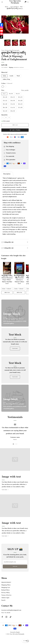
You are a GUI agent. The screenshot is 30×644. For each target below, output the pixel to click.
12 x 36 (12, 104)
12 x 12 (5, 101)
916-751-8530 (5, 613)
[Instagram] (1, 27)
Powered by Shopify (15, 632)
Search (3, 600)
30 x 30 (5, 107)
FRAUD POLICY (6, 582)
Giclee (4, 76)
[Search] (28, 2)
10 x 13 (12, 97)
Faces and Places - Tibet (17, 7)
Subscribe (15, 566)
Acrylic (11, 76)
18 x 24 (20, 104)
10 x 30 (12, 101)
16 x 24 (5, 111)
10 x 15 (20, 97)
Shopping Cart (5, 587)
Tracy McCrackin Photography (15, 2)
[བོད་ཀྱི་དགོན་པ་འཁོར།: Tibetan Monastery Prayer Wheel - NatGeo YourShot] (7, 268)
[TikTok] (1, 37)
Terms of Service (6, 595)
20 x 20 (5, 104)
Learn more (15, 348)
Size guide (25, 90)
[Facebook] (1, 24)
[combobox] (7, 288)
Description (6, 174)
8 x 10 (11, 94)
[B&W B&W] (5, 86)
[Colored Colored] (3, 86)
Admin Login (5, 598)
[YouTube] (1, 30)
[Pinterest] (1, 33)
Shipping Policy (6, 585)
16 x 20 (20, 101)
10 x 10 (5, 97)
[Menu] (2, 2)
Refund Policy (5, 590)
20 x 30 (12, 111)
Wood (18, 76)
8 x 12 (18, 94)
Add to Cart (7, 292)
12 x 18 (20, 107)
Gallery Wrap (6, 79)
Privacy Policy (5, 592)
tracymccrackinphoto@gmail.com (11, 610)
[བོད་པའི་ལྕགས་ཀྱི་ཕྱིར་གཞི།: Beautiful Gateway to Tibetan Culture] (19, 268)
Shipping (11, 67)
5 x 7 (4, 94)
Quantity (4, 115)
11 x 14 (12, 107)
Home (6, 7)
